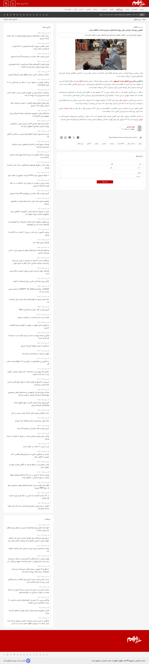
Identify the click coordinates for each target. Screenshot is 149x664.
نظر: (112, 164)
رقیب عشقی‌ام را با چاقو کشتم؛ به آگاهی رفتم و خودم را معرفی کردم (29, 466)
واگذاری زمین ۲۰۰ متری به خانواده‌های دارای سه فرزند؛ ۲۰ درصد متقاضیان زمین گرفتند (28, 601)
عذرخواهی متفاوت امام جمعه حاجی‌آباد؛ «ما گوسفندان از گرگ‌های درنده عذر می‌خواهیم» (28, 223)
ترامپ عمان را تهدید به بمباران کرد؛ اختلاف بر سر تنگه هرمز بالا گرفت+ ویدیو (29, 184)
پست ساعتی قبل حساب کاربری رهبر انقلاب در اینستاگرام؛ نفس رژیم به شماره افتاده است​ (28, 580)
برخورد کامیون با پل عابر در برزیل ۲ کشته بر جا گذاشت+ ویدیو (28, 233)
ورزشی (127, 9)
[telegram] (20, 14)
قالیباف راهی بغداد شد (41, 242)
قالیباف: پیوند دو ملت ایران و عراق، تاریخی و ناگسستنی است (29, 272)
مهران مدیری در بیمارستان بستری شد (35, 353)
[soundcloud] (30, 654)
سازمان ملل (123, 100)
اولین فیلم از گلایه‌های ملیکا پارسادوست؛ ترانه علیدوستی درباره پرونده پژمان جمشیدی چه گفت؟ (29, 65)
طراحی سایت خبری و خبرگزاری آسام (14, 661)
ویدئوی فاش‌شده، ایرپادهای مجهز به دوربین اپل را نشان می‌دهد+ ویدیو (29, 251)
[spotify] (24, 14)
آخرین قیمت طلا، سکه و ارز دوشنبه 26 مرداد (33, 428)
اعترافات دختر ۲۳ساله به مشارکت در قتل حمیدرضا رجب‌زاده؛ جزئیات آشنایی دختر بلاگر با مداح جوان (30, 262)
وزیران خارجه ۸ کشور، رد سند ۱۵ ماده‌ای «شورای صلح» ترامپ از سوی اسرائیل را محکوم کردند (29, 476)
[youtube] (37, 14)
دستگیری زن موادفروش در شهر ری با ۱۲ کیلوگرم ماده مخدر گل (28, 362)
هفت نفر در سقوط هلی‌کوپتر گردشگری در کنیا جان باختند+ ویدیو (28, 166)
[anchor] (4, 14)
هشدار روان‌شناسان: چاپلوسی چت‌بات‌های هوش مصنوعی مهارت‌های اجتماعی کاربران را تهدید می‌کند (28, 393)
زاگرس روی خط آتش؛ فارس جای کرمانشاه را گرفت (31, 281)
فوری (139, 143)
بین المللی (119, 9)
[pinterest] (40, 14)
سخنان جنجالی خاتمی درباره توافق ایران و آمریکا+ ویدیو (29, 74)
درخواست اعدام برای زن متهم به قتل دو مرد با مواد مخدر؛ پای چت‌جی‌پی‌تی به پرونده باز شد (28, 94)
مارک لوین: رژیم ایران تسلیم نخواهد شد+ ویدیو (32, 421)
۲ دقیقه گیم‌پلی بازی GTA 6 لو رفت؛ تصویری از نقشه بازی (28, 175)
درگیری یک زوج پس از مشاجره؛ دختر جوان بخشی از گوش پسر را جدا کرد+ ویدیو (28, 373)
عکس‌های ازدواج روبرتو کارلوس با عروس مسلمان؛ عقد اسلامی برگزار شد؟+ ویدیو (29, 104)
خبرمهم (116, 81)
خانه (144, 19)
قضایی (88, 9)
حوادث (95, 9)
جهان (141, 119)
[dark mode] (13, 3)
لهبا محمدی (130, 127)
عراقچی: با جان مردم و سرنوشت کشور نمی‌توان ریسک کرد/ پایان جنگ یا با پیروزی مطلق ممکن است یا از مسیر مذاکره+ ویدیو (28, 622)
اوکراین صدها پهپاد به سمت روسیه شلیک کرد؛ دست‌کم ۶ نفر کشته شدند (28, 337)
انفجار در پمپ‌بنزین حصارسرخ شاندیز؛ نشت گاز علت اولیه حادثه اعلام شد (28, 507)
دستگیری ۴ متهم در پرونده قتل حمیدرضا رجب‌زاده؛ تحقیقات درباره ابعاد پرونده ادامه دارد (30, 570)
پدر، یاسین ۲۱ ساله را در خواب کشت (36, 446)
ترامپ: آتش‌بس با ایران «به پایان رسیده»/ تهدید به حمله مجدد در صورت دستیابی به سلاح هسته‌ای (28, 591)
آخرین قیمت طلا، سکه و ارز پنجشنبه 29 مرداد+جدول (30, 56)
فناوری (112, 9)
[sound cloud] (30, 14)
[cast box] (11, 14)
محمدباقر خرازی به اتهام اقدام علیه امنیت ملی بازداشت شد (29, 300)
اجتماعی (105, 9)
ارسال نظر (105, 182)
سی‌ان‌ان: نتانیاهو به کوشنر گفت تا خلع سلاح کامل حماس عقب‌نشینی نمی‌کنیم (28, 383)
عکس (75, 9)
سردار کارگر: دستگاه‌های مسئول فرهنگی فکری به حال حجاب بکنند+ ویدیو (119, 15)
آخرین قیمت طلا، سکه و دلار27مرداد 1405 (34, 309)
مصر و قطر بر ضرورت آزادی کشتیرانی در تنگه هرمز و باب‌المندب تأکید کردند (30, 47)
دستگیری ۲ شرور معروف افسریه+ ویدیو (35, 346)
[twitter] (74, 137)
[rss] (14, 14)
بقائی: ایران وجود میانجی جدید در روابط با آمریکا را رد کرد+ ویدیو (27, 437)
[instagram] (27, 14)
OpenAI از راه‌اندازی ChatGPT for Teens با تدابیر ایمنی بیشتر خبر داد (29, 290)
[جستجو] (6, 3)
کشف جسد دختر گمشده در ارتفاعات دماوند (33, 317)
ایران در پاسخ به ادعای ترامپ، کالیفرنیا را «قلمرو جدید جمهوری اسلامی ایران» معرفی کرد (29, 213)
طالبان (73, 73)
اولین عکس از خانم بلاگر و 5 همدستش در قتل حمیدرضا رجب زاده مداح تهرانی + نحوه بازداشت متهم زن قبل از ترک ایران (27, 560)
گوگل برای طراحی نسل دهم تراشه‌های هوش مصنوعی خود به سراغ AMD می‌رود (28, 486)
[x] (43, 14)
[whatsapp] (65, 137)
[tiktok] (17, 14)
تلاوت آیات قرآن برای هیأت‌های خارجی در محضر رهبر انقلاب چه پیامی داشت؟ (28, 529)
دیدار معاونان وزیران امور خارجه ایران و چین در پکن (30, 413)
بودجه (66, 108)
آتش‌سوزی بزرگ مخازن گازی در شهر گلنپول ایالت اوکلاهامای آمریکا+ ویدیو (31, 404)
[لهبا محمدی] (139, 128)
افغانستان (79, 81)
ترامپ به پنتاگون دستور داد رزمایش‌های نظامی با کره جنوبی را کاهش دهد (30, 455)
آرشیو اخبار (67, 9)
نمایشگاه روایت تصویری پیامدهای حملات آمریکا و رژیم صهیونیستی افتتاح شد (29, 114)
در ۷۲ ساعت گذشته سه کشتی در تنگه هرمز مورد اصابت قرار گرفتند (29, 497)
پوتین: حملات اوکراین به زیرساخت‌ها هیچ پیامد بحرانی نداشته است (29, 156)
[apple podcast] (7, 14)
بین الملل (80, 143)
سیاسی (142, 9)
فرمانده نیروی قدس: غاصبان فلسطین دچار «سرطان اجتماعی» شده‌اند (30, 145)
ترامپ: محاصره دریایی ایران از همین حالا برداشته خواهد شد (28, 549)
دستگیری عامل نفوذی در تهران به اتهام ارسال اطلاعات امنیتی (29, 326)
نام (140, 164)
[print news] (61, 137)
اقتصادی (134, 9)
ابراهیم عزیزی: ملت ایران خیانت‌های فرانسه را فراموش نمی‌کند (29, 202)
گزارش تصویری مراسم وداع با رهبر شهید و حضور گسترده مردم (29, 611)
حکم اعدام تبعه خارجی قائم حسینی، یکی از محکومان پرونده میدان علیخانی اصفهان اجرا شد (29, 125)
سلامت (81, 9)
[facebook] (47, 14)
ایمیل (139, 173)
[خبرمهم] (138, 3)
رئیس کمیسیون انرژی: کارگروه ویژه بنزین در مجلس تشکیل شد (28, 135)
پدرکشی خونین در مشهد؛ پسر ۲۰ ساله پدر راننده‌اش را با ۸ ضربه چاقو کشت (28, 83)
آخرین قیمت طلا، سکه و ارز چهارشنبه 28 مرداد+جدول (29, 193)
